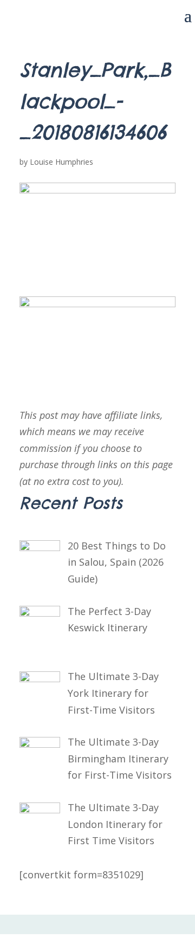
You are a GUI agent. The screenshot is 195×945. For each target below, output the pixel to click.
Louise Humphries (61, 162)
